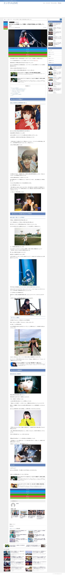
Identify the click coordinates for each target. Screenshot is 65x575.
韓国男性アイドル (51, 62)
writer (45, 27)
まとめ (12, 95)
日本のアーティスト (51, 54)
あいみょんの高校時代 (14, 93)
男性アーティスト (51, 58)
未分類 (50, 56)
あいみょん (17, 22)
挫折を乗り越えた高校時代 (16, 94)
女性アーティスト (12, 22)
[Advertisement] (32, 11)
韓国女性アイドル (51, 60)
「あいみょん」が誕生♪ (16, 92)
